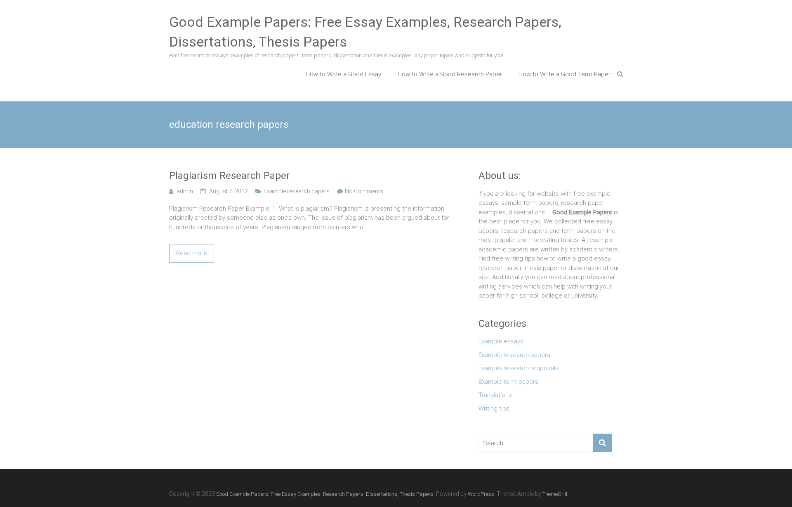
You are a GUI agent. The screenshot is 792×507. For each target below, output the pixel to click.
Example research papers (297, 191)
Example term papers (508, 381)
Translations (495, 395)
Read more (191, 253)
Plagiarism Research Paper (229, 175)
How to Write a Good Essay (343, 74)
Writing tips (493, 408)
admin (185, 191)
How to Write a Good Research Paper (450, 74)
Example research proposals (518, 368)
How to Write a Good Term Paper (564, 74)
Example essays (500, 341)
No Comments (364, 191)
